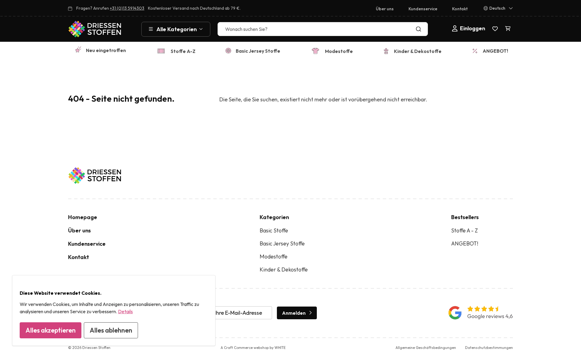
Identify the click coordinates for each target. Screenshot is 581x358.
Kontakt (460, 8)
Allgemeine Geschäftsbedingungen (426, 347)
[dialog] (113, 310)
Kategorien (274, 217)
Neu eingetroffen (106, 50)
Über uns (385, 8)
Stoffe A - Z (464, 230)
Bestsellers (465, 217)
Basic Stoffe (274, 230)
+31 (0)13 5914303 (127, 8)
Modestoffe (339, 51)
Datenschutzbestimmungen (489, 347)
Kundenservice (423, 8)
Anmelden (294, 313)
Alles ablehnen (111, 330)
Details (125, 311)
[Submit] (420, 29)
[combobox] (323, 29)
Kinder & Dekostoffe (417, 51)
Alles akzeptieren (50, 330)
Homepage (82, 217)
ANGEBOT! (495, 51)
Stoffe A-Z (183, 51)
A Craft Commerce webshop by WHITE (253, 347)
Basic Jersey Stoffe (258, 51)
